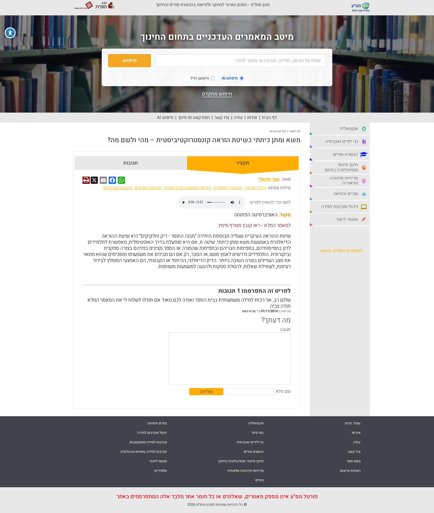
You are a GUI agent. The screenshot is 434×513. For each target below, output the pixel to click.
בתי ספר (257, 432)
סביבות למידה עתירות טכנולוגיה (143, 451)
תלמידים (160, 470)
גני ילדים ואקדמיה (250, 442)
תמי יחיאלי (268, 179)
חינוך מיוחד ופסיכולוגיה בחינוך (241, 461)
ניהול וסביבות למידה (152, 432)
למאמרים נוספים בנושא (341, 251)
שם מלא (283, 391)
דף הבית (269, 117)
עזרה (238, 117)
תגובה (285, 329)
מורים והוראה (277, 131)
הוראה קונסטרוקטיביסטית (187, 188)
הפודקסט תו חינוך (194, 117)
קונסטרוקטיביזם (117, 188)
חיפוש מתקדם (217, 94)
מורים (259, 480)
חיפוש (130, 60)
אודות (252, 117)
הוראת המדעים (148, 188)
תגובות (130, 163)
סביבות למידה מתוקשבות (148, 442)
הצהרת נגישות (350, 470)
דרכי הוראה (255, 188)
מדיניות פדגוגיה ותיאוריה (245, 470)
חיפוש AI (165, 117)
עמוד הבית (353, 423)
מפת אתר (354, 461)
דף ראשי (295, 131)
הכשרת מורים (254, 451)
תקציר (242, 163)
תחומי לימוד (158, 461)
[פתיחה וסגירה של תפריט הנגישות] (10, 32)
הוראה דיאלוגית (228, 188)
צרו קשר (222, 117)
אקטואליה (256, 423)
